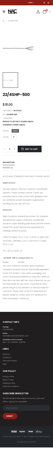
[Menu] (4, 11)
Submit (9, 416)
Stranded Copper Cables (14, 125)
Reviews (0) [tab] (8, 167)
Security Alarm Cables (23, 121)
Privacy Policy (8, 376)
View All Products (10, 360)
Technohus (31, 442)
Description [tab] (9, 162)
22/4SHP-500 (16, 94)
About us (6, 354)
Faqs (5, 364)
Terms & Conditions (11, 386)
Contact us (7, 357)
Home (4, 20)
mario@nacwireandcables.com (15, 335)
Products (7, 121)
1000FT (15, 131)
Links (30, 2)
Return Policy (8, 379)
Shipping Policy (9, 383)
